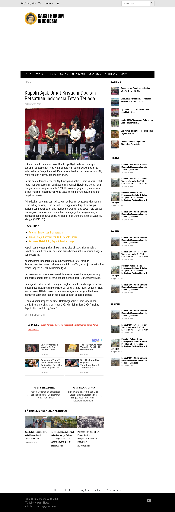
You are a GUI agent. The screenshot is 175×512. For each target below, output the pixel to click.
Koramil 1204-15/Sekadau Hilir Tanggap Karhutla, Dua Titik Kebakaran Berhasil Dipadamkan (134, 181)
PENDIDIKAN (78, 74)
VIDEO (124, 74)
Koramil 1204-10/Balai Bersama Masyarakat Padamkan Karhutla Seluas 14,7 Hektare (134, 167)
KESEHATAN (95, 74)
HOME (27, 74)
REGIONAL (39, 74)
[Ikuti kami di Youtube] (148, 500)
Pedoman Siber (113, 490)
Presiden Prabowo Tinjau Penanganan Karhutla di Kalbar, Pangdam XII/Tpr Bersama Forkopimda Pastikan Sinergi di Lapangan (129, 198)
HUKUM (52, 74)
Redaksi (97, 490)
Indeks (68, 490)
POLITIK (64, 74)
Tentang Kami (82, 490)
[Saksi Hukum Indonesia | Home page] (44, 18)
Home (57, 490)
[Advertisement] (87, 50)
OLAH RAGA (111, 74)
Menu (48, 3)
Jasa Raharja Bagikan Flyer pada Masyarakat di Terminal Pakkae (36, 435)
